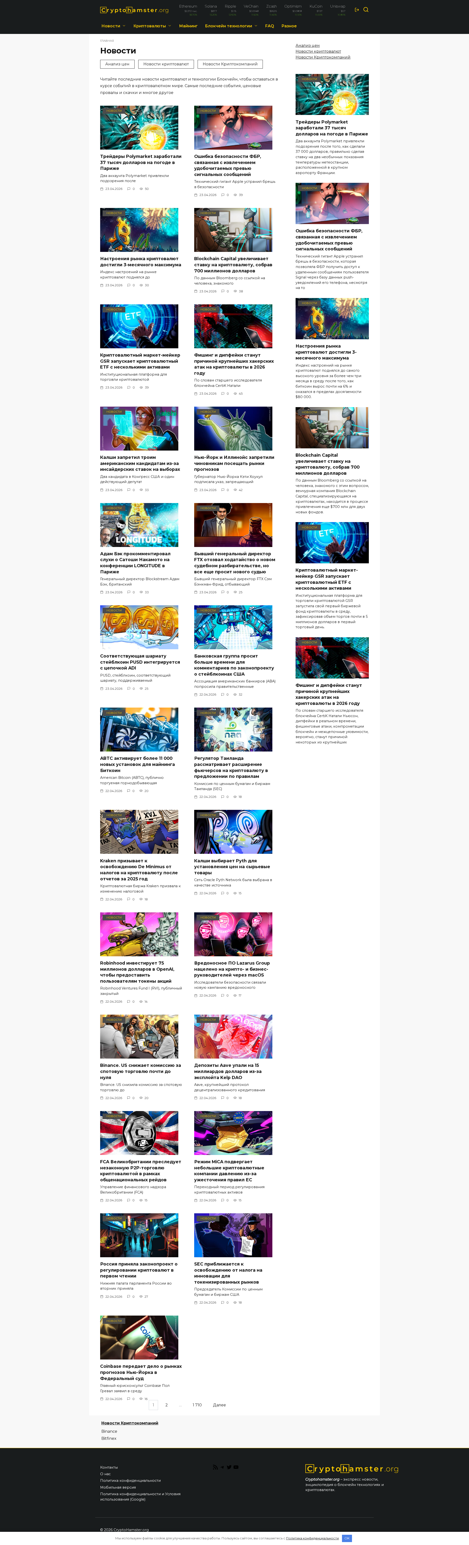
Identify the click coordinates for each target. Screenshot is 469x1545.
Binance (109, 1431)
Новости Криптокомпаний (230, 64)
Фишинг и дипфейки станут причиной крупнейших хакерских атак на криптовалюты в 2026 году (234, 364)
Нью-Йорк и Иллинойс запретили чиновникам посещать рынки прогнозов (234, 463)
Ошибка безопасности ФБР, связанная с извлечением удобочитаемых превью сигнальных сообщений (227, 165)
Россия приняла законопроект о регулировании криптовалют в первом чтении (139, 1269)
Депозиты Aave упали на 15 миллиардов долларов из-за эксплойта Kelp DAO (228, 1071)
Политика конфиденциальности (130, 1480)
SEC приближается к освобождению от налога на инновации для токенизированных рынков (228, 1273)
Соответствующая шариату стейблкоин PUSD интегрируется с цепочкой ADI (140, 661)
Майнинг (188, 26)
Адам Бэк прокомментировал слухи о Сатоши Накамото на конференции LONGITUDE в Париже (135, 562)
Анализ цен (117, 64)
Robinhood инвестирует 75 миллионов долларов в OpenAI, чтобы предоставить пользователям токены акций (137, 972)
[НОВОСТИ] (139, 146)
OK (347, 1538)
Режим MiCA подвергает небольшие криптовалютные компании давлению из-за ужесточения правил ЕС (229, 1170)
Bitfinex (109, 1438)
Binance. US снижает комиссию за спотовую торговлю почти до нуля (140, 1071)
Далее (219, 1405)
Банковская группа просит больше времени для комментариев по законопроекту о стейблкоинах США (234, 665)
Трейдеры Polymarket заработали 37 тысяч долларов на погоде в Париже (140, 162)
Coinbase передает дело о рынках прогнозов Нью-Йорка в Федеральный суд (141, 1372)
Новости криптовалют (166, 64)
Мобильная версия (118, 1487)
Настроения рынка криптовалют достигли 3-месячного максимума (140, 261)
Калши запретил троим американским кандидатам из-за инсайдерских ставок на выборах (140, 463)
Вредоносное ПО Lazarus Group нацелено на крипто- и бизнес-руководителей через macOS (232, 969)
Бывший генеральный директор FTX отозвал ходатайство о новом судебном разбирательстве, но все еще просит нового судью (234, 562)
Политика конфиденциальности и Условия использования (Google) (140, 1497)
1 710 (197, 1405)
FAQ (269, 26)
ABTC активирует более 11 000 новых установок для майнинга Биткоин (137, 764)
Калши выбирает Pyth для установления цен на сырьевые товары (232, 866)
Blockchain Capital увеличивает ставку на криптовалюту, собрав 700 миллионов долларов (233, 264)
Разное (289, 26)
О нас (105, 1474)
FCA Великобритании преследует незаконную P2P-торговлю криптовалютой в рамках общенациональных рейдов (140, 1170)
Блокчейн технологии (228, 26)
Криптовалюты (149, 26)
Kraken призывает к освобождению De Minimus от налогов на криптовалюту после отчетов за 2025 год (139, 869)
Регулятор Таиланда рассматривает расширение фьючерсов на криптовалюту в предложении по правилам (231, 767)
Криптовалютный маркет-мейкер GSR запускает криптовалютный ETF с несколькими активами (140, 361)
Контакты (109, 1467)
